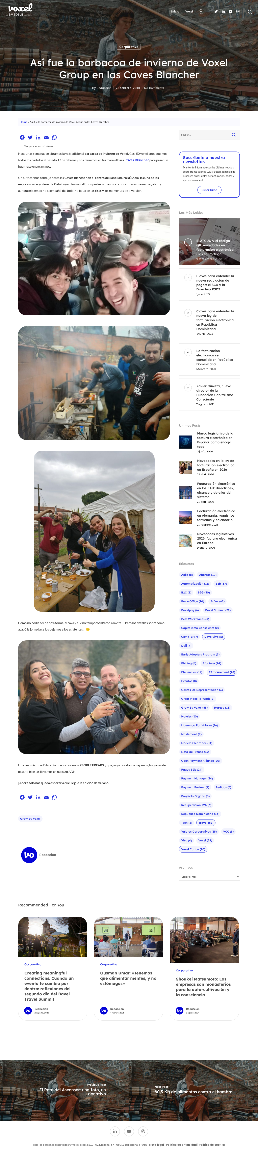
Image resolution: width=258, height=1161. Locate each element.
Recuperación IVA (196, 805)
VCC (228, 831)
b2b (221, 583)
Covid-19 (189, 637)
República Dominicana (200, 814)
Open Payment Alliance (200, 761)
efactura (212, 663)
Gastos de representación (202, 690)
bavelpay (190, 610)
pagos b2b (191, 769)
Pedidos (223, 787)
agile (187, 575)
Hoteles (189, 716)
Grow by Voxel (30, 818)
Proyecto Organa (195, 796)
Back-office (192, 601)
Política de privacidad (181, 1145)
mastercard (191, 734)
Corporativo (128, 47)
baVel (217, 601)
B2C (186, 592)
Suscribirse (209, 190)
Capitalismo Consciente (200, 628)
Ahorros (207, 575)
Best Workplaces (195, 619)
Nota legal (156, 1145)
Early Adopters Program (200, 654)
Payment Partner (195, 787)
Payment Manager (197, 778)
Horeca (222, 707)
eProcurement (222, 672)
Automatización (195, 583)
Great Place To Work (197, 699)
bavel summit (218, 610)
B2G (204, 592)
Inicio (175, 11)
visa (186, 840)
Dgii (186, 645)
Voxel (189, 11)
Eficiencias (191, 672)
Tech (186, 823)
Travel (206, 823)
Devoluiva (213, 637)
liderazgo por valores (199, 725)
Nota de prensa (195, 752)
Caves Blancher (137, 160)
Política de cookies (212, 1145)
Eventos (189, 681)
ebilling (188, 663)
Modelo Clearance (196, 743)
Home (23, 122)
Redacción (104, 88)
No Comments (154, 88)
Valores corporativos (199, 831)
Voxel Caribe (193, 849)
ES (201, 11)
